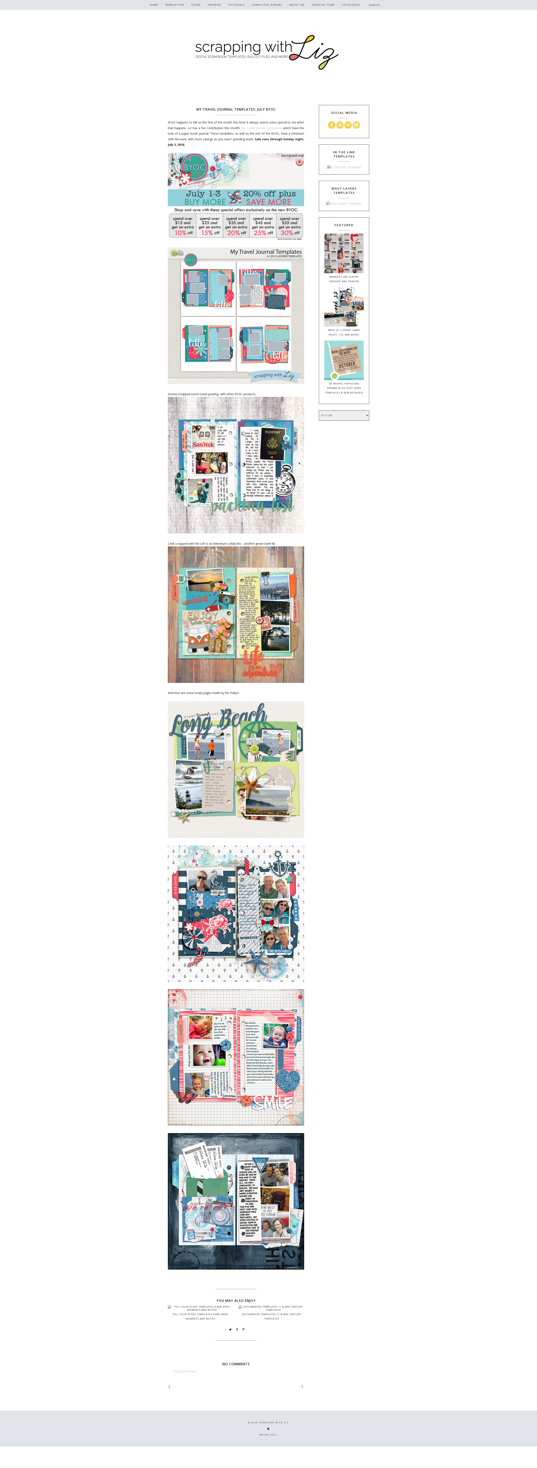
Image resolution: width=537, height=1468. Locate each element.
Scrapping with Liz (274, 1422)
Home (154, 4)
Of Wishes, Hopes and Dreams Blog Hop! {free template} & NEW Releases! (344, 388)
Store (196, 4)
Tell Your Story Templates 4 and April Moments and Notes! (200, 1316)
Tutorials (236, 4)
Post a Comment (184, 1371)
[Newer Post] (169, 1387)
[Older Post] (302, 1387)
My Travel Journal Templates (261, 128)
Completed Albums (267, 4)
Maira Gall (268, 1434)
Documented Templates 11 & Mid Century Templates (271, 1316)
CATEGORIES (351, 4)
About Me (297, 4)
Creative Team (323, 4)
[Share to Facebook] (237, 1330)
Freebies (214, 4)
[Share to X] (230, 1330)
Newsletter (175, 4)
